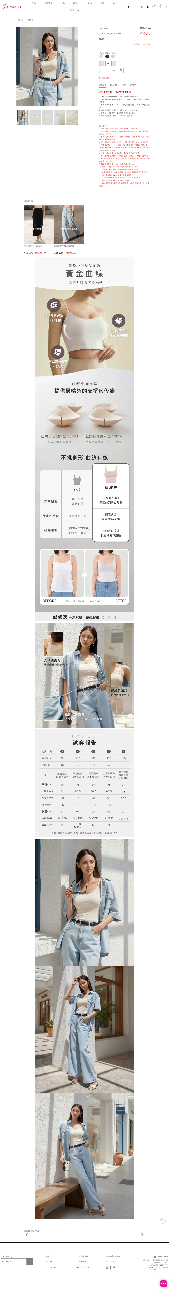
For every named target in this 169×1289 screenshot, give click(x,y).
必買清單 (19, 20)
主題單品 (29, 20)
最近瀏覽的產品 (31, 1231)
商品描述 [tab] (102, 85)
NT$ (128, 7)
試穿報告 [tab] (133, 85)
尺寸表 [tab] (123, 85)
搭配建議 (28, 201)
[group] (39, 230)
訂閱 (30, 1262)
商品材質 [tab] (113, 85)
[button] (75, 117)
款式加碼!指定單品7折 (142, 44)
